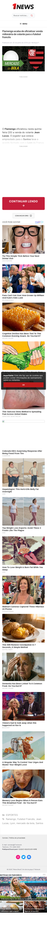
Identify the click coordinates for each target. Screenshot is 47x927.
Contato (5, 838)
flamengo (11, 819)
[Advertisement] (23, 101)
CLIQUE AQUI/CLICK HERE (27, 849)
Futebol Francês (26, 819)
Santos (39, 823)
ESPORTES (12, 815)
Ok (23, 385)
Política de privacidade (17, 838)
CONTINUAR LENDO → (23, 203)
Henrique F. (35, 43)
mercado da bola (25, 823)
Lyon (12, 823)
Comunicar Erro (22, 216)
